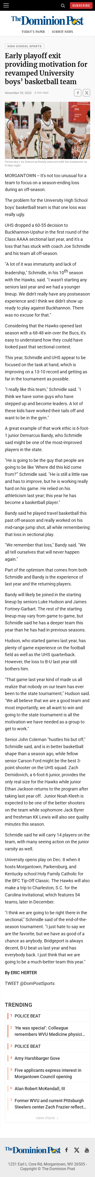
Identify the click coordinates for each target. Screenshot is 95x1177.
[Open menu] (6, 5)
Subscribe (81, 5)
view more (46, 1117)
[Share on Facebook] (78, 92)
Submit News (62, 32)
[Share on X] (86, 92)
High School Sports (25, 46)
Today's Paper (33, 32)
